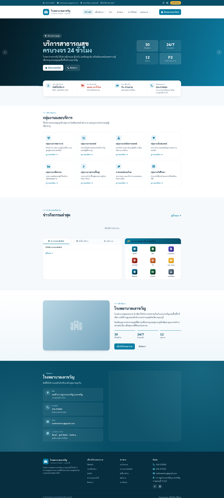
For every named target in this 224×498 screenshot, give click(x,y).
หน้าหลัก (87, 12)
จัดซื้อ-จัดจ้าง (83, 241)
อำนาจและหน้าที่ (93, 478)
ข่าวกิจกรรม (124, 464)
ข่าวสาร (120, 12)
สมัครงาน (109, 241)
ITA (110, 12)
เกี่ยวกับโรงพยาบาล (125, 346)
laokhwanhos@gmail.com (69, 3)
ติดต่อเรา (73, 68)
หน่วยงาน (144, 12)
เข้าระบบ (176, 3)
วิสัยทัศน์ (90, 464)
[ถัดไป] (219, 52)
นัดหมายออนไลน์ (171, 12)
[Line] (167, 3)
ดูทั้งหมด (175, 215)
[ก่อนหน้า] (4, 52)
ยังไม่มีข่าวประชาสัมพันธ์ (53, 247)
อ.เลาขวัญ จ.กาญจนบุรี (90, 3)
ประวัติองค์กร (91, 469)
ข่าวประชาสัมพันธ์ (57, 241)
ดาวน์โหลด (132, 12)
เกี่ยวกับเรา (99, 12)
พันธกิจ (89, 473)
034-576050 (50, 3)
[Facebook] (163, 3)
